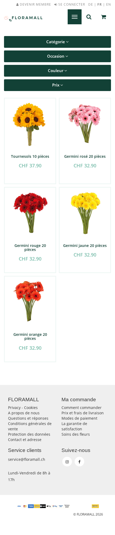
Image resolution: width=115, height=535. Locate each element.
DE (90, 4)
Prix (56, 85)
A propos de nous (24, 412)
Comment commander (82, 407)
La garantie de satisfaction (74, 426)
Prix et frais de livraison (83, 412)
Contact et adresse (24, 439)
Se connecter (71, 4)
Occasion (56, 56)
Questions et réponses (28, 418)
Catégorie (56, 42)
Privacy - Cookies (23, 407)
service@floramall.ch (26, 459)
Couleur (56, 70)
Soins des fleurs (76, 434)
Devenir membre (35, 4)
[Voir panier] (103, 17)
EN (108, 4)
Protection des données (29, 434)
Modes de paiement (79, 418)
